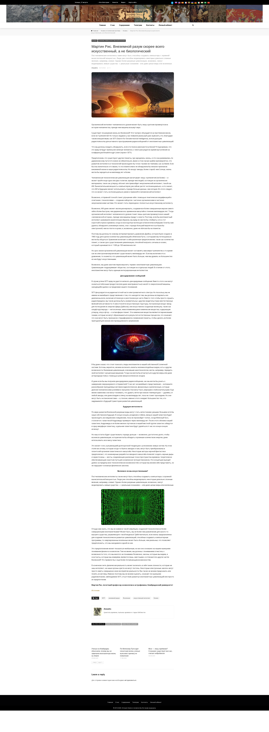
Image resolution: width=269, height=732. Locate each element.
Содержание (124, 25)
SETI (103, 598)
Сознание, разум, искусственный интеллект (111, 40)
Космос (94, 40)
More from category (129, 624)
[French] (186, 3)
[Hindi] (202, 3)
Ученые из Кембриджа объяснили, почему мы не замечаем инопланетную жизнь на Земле (104, 652)
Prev (95, 662)
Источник (96, 590)
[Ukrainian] (192, 3)
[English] (179, 3)
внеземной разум (114, 598)
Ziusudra (95, 68)
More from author (113, 624)
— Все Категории (103, 2)
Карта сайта (132, 2)
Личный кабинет (165, 25)
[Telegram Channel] (173, 3)
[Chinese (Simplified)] (208, 3)
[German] (195, 3)
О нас (112, 25)
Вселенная (126, 598)
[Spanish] (182, 3)
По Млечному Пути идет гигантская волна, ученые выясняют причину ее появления (130, 652)
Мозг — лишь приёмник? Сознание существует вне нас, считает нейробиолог (160, 651)
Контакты (150, 25)
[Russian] (176, 3)
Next (100, 662)
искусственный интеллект (142, 598)
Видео (123, 2)
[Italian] (199, 3)
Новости (115, 2)
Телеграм (138, 25)
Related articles (98, 624)
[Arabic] (205, 3)
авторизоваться (130, 680)
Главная (102, 25)
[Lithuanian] (189, 3)
